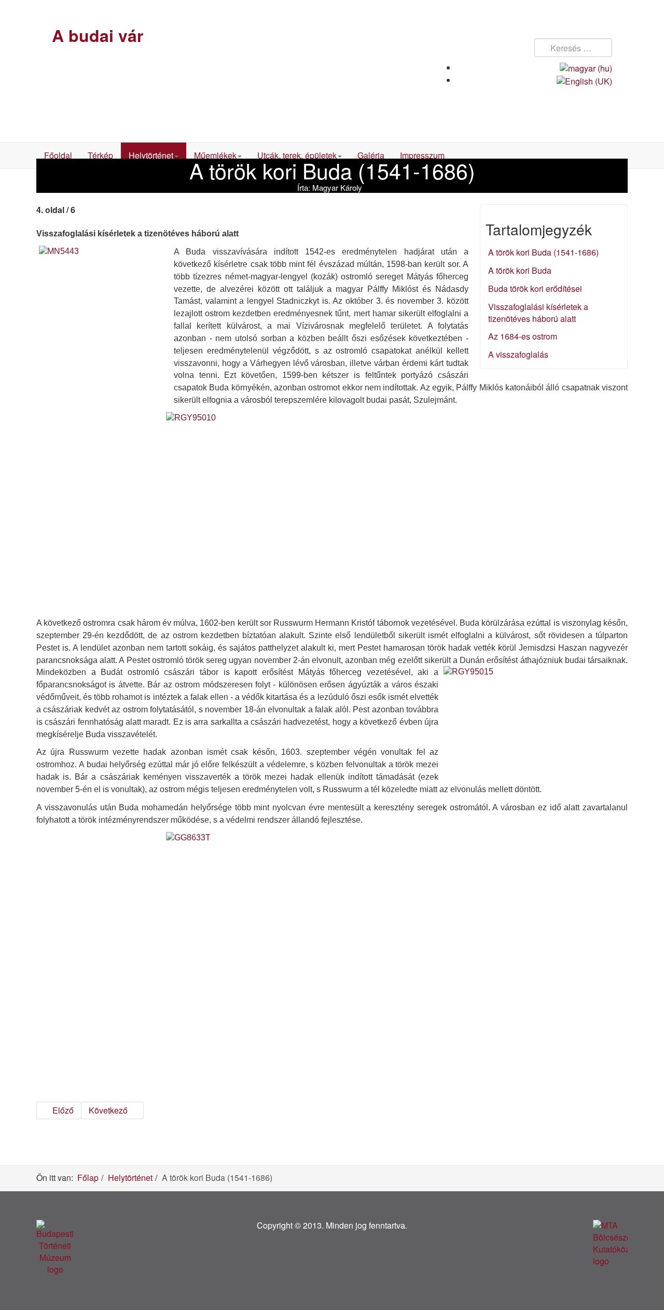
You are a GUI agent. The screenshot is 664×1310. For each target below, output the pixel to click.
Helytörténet (151, 155)
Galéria (370, 155)
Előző (62, 1110)
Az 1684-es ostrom (522, 336)
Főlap (88, 1178)
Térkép (100, 155)
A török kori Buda (519, 270)
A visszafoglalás (518, 354)
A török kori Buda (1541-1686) (543, 252)
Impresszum (422, 155)
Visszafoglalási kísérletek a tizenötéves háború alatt (538, 313)
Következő (109, 1110)
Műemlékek (215, 155)
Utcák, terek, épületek (297, 155)
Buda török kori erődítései (535, 288)
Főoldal (58, 155)
